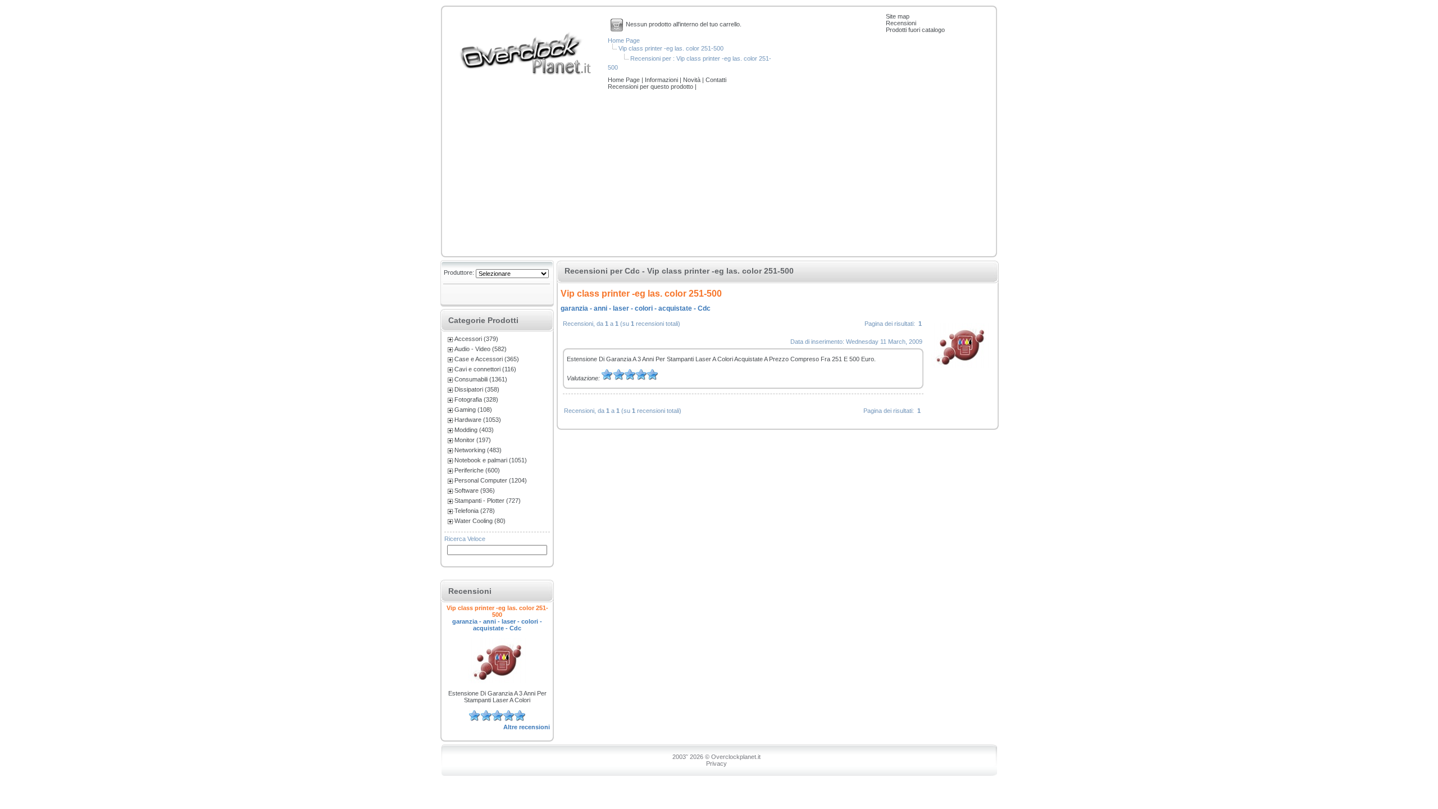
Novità (692, 79)
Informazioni (662, 79)
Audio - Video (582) (480, 349)
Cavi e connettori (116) (485, 369)
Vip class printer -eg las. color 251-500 (670, 48)
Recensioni (901, 23)
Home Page (624, 40)
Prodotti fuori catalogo (915, 29)
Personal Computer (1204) (490, 480)
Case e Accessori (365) (486, 359)
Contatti (716, 79)
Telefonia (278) (474, 510)
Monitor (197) (472, 440)
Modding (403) (474, 429)
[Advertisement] (719, 174)
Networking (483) (478, 450)
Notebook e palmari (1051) (490, 460)
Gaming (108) (473, 409)
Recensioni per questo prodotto (651, 86)
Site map (897, 16)
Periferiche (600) (477, 470)
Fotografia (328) (476, 399)
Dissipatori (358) (476, 389)
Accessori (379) (476, 338)
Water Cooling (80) (480, 520)
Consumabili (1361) (480, 379)
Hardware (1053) (477, 419)
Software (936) (474, 490)
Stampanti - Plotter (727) (487, 500)
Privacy (716, 763)
